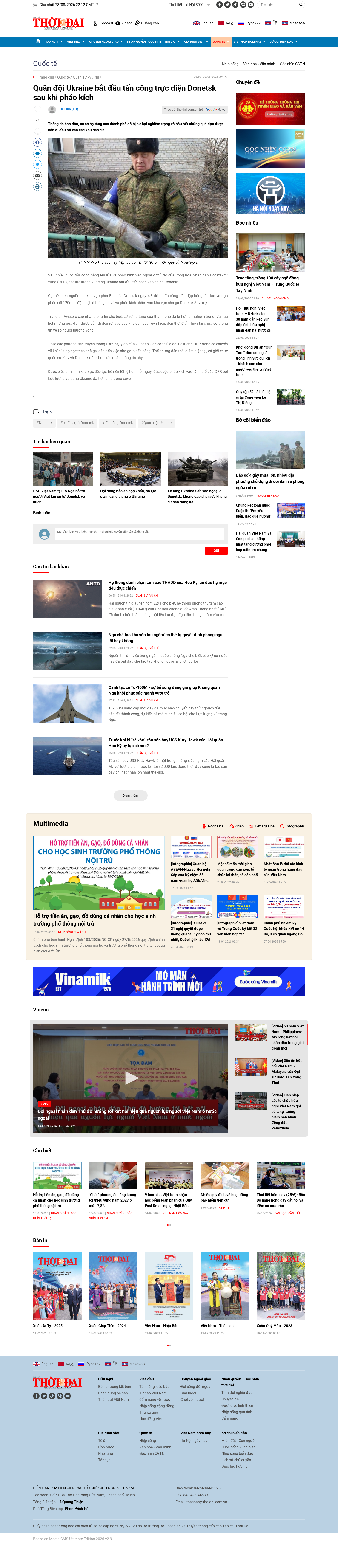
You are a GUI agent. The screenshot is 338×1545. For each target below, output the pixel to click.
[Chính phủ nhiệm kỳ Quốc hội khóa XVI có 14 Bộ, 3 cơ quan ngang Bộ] (284, 906)
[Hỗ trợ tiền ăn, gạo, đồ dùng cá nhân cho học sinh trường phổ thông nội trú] (99, 872)
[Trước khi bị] (67, 756)
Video (239, 826)
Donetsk (45, 423)
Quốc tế (219, 41)
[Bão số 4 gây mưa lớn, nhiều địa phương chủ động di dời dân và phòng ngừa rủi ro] (270, 450)
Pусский (253, 23)
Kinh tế (224, 1207)
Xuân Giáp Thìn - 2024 (107, 1326)
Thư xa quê (148, 1412)
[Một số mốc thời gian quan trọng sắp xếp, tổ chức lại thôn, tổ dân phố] (237, 847)
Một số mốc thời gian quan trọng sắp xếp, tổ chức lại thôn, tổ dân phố (237, 869)
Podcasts (215, 826)
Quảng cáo (150, 23)
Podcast (106, 23)
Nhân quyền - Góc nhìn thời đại (151, 41)
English (207, 23)
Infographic (295, 826)
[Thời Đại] (58, 23)
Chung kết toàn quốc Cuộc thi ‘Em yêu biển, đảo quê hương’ (253, 510)
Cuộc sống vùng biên (238, 1447)
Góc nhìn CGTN (292, 64)
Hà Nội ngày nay (193, 1440)
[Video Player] (130, 1078)
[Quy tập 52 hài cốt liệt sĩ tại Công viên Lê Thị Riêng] (291, 397)
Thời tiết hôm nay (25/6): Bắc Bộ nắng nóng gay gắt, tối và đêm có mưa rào (281, 1200)
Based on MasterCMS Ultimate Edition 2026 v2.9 (72, 1539)
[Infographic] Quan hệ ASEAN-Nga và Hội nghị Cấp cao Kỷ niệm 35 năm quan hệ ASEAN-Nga (190, 872)
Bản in (40, 1240)
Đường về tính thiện (237, 1405)
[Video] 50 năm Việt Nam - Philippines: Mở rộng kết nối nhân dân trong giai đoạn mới (288, 1037)
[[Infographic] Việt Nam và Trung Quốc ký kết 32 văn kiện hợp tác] (237, 906)
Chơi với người (192, 1399)
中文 (230, 23)
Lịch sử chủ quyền (236, 1460)
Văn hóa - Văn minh (259, 64)
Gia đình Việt (194, 41)
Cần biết (42, 1151)
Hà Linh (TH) (69, 109)
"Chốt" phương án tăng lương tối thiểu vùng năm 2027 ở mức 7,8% (112, 1200)
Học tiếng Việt (150, 1419)
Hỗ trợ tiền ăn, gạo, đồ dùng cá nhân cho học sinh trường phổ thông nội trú (94, 920)
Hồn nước (106, 1447)
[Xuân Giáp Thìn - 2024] (113, 1286)
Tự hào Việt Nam (153, 1393)
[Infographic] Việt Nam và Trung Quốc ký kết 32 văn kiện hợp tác (237, 928)
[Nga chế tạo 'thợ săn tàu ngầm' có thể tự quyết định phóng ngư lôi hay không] (67, 651)
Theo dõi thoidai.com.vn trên (184, 109)
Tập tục (104, 1460)
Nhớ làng (105, 1453)
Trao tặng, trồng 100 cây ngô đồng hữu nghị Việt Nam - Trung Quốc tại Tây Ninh (268, 284)
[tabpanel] (57, 1191)
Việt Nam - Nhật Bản (161, 1326)
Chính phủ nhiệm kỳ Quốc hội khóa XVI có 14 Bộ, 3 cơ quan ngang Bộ (284, 928)
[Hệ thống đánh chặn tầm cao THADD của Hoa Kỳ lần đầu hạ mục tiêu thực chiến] (67, 599)
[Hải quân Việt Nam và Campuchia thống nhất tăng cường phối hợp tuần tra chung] (291, 538)
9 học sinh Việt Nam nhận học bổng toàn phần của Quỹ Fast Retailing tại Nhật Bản (168, 1200)
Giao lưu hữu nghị (236, 1466)
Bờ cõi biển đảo (281, 41)
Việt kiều (74, 41)
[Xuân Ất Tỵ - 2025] (57, 1286)
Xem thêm (130, 795)
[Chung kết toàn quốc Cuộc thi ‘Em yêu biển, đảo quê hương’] (291, 510)
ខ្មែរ (275, 23)
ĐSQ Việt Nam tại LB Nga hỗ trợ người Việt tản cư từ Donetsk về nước (59, 496)
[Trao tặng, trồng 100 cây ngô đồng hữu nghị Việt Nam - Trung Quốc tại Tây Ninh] (270, 252)
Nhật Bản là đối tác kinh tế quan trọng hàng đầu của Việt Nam (283, 869)
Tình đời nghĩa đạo (236, 1392)
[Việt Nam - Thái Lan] (225, 1286)
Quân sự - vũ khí (86, 77)
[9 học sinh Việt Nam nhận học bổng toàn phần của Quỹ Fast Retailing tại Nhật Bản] (169, 1175)
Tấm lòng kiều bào (154, 1387)
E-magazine (265, 826)
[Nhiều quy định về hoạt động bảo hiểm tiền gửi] (225, 1175)
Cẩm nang (229, 1418)
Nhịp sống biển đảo (237, 1453)
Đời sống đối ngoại (195, 1387)
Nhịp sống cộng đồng (156, 1406)
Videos (126, 23)
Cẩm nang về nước (154, 1399)
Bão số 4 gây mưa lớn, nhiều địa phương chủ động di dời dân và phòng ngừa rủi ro (270, 481)
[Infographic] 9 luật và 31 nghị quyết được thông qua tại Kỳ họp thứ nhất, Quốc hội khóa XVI (191, 931)
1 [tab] (168, 1225)
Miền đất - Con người (238, 1440)
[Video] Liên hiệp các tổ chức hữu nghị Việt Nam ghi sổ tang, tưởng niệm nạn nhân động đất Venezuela (286, 1111)
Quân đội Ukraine (157, 423)
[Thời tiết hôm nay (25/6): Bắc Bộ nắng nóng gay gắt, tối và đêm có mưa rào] (281, 1175)
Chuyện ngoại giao (104, 41)
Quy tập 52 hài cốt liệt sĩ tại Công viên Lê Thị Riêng (254, 397)
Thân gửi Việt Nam (113, 1399)
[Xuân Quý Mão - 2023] (281, 1286)
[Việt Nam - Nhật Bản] (169, 1286)
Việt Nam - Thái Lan (217, 1326)
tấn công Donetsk (118, 423)
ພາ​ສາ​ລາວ (297, 23)
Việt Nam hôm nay (247, 41)
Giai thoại (188, 1393)
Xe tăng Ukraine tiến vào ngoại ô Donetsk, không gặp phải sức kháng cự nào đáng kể (197, 496)
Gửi (216, 550)
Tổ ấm (103, 1440)
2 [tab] (170, 1225)
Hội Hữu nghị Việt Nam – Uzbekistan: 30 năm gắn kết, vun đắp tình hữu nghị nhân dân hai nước (252, 319)
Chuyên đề (248, 82)
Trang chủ (46, 77)
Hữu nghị (52, 41)
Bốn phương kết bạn (114, 1387)
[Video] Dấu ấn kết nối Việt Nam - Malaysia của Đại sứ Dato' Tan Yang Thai (286, 1071)
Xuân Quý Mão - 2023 (274, 1326)
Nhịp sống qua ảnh (72, 932)
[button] (130, 1078)
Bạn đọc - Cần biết (287, 1213)
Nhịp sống (230, 64)
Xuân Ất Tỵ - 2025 (48, 1326)
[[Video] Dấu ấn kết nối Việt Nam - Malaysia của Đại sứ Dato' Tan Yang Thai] (251, 1067)
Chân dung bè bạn (113, 1393)
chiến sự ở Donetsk (78, 423)
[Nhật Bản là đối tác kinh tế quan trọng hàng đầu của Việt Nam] (284, 847)
